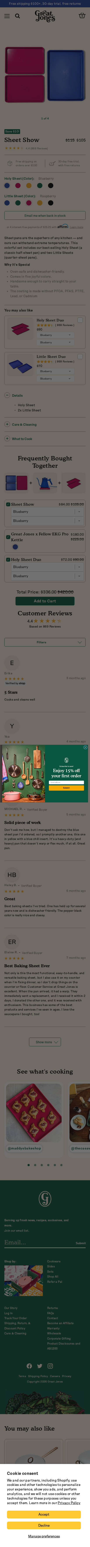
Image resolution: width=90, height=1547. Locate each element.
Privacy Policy (69, 1502)
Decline (44, 1525)
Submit (66, 788)
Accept (43, 1514)
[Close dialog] (85, 747)
